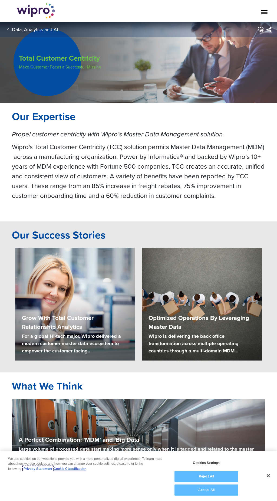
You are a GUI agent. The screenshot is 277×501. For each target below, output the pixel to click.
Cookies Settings (206, 463)
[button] (260, 29)
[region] (138, 476)
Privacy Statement (38, 469)
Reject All (206, 476)
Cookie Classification (70, 469)
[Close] (268, 476)
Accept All (206, 490)
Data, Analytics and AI (35, 29)
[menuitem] (269, 29)
